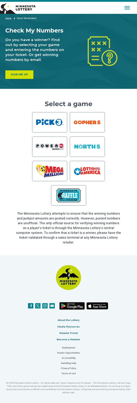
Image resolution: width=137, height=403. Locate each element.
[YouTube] (52, 306)
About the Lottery (69, 320)
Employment (68, 347)
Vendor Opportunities (68, 352)
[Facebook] (30, 306)
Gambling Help (68, 363)
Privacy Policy (68, 368)
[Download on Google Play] (71, 305)
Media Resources (68, 326)
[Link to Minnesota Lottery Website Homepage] (17, 8)
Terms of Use (68, 373)
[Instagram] (45, 306)
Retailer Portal (68, 333)
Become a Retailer (68, 339)
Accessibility (68, 358)
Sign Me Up (19, 74)
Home (8, 18)
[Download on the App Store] (97, 306)
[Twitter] (37, 306)
